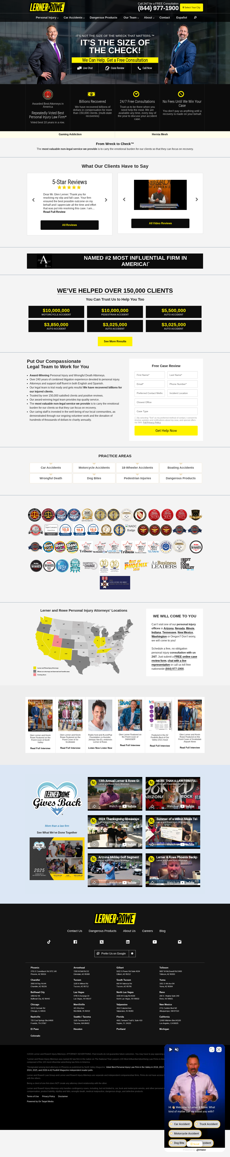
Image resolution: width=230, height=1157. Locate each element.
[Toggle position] (212, 1049)
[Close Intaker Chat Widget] (219, 1049)
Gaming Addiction (70, 134)
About (148, 17)
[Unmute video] (170, 1049)
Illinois (190, 628)
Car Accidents (73, 17)
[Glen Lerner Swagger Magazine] (130, 715)
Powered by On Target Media (40, 1101)
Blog (162, 930)
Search (193, 17)
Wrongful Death (51, 478)
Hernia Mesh (160, 134)
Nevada (180, 628)
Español (181, 17)
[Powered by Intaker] (201, 1150)
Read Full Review (54, 211)
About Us (129, 930)
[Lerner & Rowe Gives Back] (57, 801)
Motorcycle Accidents (94, 467)
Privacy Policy (48, 1096)
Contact (164, 17)
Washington (159, 636)
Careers (147, 930)
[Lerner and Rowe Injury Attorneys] (48, 7)
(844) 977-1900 (158, 8)
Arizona (169, 628)
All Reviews (69, 225)
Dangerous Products (103, 17)
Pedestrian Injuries (137, 478)
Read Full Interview (40, 748)
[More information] (132, 953)
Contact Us (74, 930)
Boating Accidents (181, 467)
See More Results (115, 341)
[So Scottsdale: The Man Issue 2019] (70, 715)
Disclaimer (63, 1096)
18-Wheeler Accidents (137, 467)
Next (106, 200)
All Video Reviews (160, 223)
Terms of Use (33, 1096)
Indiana (156, 632)
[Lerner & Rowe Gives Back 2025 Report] (57, 861)
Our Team (130, 17)
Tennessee (169, 632)
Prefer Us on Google (113, 953)
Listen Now (94, 748)
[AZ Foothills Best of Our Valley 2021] (160, 715)
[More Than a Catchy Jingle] (40, 715)
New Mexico (185, 632)
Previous (33, 200)
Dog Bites (94, 478)
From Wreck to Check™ (115, 144)
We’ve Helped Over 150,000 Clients (115, 290)
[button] (85, 68)
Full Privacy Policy (152, 422)
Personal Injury (46, 17)
